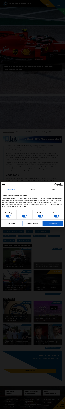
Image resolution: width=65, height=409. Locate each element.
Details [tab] (32, 189)
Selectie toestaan (33, 223)
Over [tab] (53, 189)
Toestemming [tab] (11, 189)
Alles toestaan (53, 223)
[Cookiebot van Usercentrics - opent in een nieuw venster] (55, 184)
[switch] (24, 216)
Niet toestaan (12, 223)
